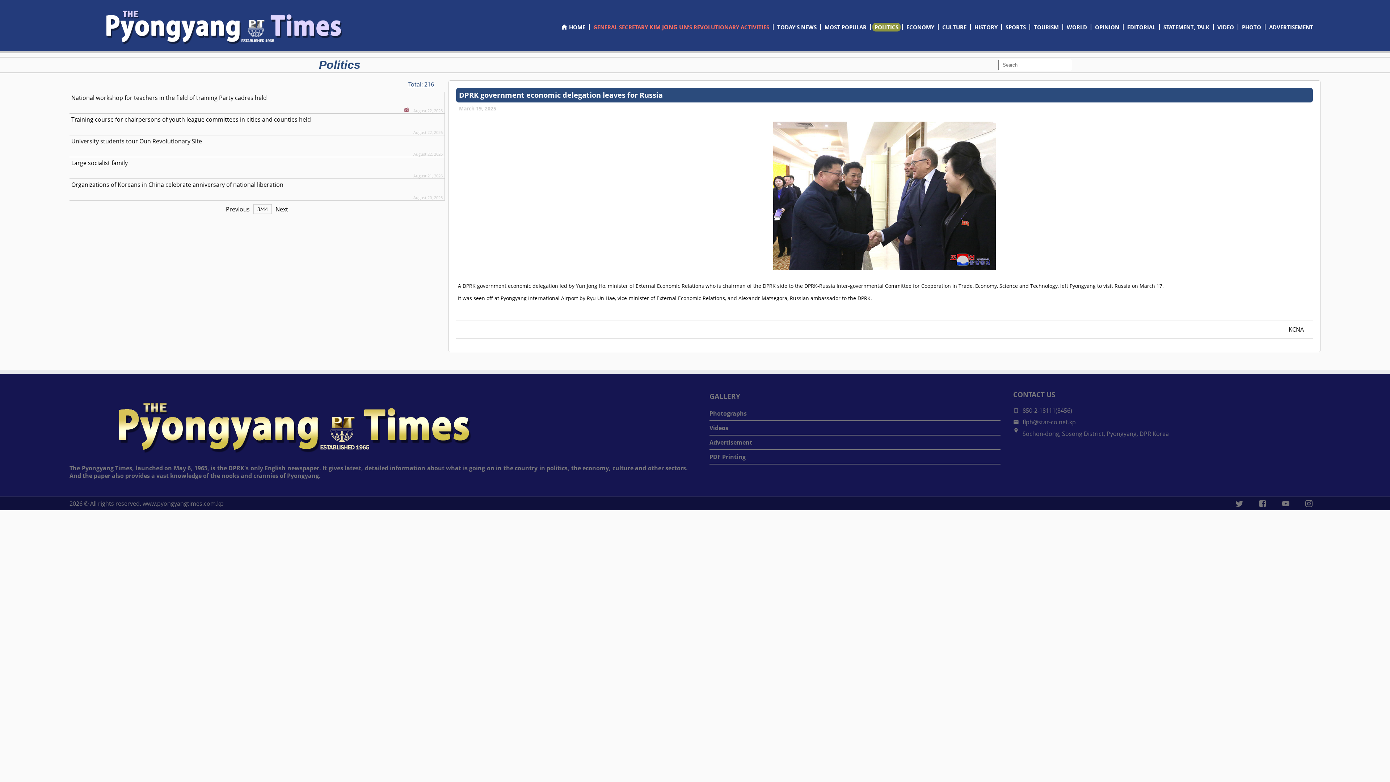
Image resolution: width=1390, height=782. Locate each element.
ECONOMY (920, 27)
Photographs (728, 413)
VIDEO (1225, 27)
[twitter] (1239, 503)
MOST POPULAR (846, 27)
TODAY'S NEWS (797, 27)
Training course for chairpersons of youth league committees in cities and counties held (191, 119)
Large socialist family (99, 163)
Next (281, 209)
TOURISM (1046, 27)
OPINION (1107, 27)
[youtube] (1285, 503)
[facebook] (1262, 503)
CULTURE (954, 27)
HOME (577, 27)
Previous (238, 209)
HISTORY (986, 27)
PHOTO (1251, 27)
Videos (718, 428)
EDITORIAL (1141, 27)
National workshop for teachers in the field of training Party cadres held (169, 98)
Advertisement (730, 442)
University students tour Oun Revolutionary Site (136, 141)
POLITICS (886, 27)
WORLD (1077, 27)
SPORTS (1016, 27)
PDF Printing (727, 457)
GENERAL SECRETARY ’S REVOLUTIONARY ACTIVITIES (681, 27)
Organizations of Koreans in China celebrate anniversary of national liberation (177, 185)
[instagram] (1308, 503)
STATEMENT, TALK (1186, 27)
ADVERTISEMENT (1291, 27)
